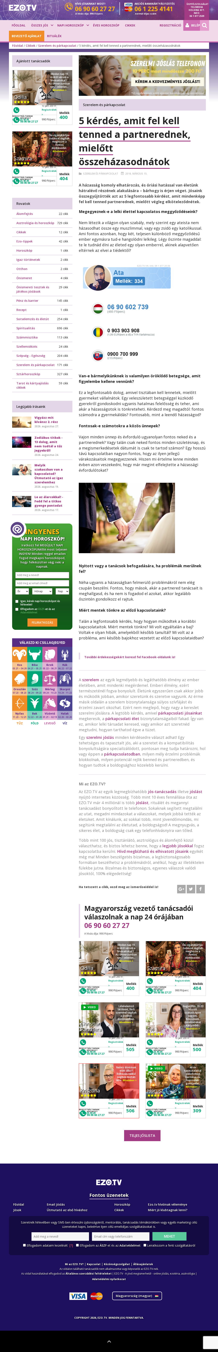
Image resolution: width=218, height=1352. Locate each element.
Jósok (17, 1210)
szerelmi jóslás (100, 737)
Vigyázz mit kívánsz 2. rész (46, 420)
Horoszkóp (24, 250)
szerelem (90, 679)
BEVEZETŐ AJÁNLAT (27, 36)
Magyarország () (134, 1296)
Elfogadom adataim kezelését (50, 1245)
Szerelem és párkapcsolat (57, 46)
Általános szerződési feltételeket (89, 1273)
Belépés (195, 25)
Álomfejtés (24, 214)
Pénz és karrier (27, 301)
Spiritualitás (25, 328)
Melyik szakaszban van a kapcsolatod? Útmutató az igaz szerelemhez (48, 473)
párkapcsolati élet (122, 718)
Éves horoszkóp (106, 25)
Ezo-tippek (24, 241)
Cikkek (130, 25)
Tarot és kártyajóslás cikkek (32, 385)
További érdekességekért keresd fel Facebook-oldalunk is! (129, 657)
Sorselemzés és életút (32, 319)
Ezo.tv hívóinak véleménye (167, 1204)
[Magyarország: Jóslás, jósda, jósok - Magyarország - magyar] (23, 7)
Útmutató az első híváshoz (67, 1210)
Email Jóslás (56, 1204)
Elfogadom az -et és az (37, 610)
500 (197, 1049)
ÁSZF (41, 609)
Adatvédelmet (28, 612)
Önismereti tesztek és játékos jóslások (32, 289)
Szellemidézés (26, 346)
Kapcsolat (93, 1264)
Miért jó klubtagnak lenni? (167, 1210)
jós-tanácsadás (162, 791)
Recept (21, 310)
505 (130, 1049)
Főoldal (19, 25)
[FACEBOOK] (200, 889)
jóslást (196, 791)
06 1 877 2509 (196, 16)
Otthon (21, 269)
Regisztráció (170, 25)
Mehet (169, 1236)
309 (197, 1110)
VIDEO (92, 1007)
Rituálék (54, 36)
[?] (71, 1245)
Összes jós (39, 25)
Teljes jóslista (142, 1135)
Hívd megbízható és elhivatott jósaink (153, 851)
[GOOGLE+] (181, 889)
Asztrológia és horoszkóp (35, 223)
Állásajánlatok (143, 1264)
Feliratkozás (42, 622)
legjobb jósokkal (177, 845)
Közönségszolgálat (117, 1264)
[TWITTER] (191, 889)
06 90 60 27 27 (106, 925)
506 (130, 1110)
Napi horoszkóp (70, 25)
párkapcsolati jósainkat (180, 713)
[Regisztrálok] (115, 985)
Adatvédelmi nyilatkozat (109, 1279)
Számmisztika (27, 337)
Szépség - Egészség (30, 356)
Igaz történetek (28, 260)
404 (197, 988)
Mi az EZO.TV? (74, 1264)
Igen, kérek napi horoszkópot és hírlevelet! (40, 602)
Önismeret (24, 278)
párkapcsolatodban (122, 754)
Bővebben (125, 961)
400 (130, 988)
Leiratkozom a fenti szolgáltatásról (171, 1245)
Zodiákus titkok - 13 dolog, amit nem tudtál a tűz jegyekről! (48, 444)
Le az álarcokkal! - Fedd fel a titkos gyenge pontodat (48, 501)
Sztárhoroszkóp (28, 374)
